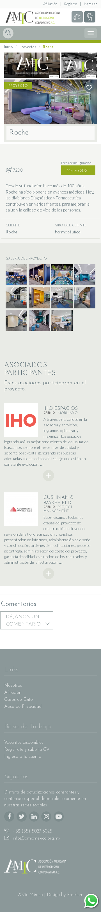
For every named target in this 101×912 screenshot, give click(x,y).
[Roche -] (50, 101)
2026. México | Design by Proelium (50, 895)
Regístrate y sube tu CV (26, 749)
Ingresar (90, 4)
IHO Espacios (60, 408)
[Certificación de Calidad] (89, 16)
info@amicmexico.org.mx (36, 838)
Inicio (8, 47)
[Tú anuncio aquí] (79, 65)
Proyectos (27, 47)
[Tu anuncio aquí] (32, 65)
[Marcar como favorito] (89, 87)
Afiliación (50, 4)
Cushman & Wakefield (58, 500)
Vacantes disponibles (23, 742)
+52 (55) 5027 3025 (32, 831)
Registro (70, 4)
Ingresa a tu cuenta (22, 756)
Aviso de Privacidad (23, 706)
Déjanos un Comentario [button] (24, 621)
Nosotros (13, 685)
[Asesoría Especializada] (77, 16)
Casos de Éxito (18, 699)
